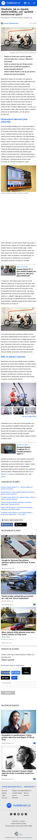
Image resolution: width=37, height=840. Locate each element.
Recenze (4, 790)
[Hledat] (28, 3)
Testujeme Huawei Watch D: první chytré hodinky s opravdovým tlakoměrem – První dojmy (16, 513)
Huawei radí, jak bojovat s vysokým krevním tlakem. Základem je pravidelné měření (17, 508)
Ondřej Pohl (5, 643)
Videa (3, 795)
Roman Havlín (5, 604)
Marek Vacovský (6, 568)
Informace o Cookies (18, 821)
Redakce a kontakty (18, 790)
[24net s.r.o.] (19, 835)
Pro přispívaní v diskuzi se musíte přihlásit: (13, 665)
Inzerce (14, 795)
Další (14, 678)
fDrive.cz (26, 793)
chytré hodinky (13, 520)
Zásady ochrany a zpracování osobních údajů (18, 826)
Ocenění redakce (17, 793)
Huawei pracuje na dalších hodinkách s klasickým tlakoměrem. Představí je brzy (16, 503)
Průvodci (4, 798)
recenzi (3, 477)
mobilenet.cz (27, 790)
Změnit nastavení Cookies (18, 823)
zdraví (21, 520)
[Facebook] (11, 815)
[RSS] (26, 815)
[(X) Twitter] (15, 815)
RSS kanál (15, 798)
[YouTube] (18, 815)
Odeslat (7, 693)
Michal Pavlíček (6, 743)
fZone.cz (26, 795)
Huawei (6, 520)
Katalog (4, 793)
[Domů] (10, 3)
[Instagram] (22, 815)
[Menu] (34, 3)
